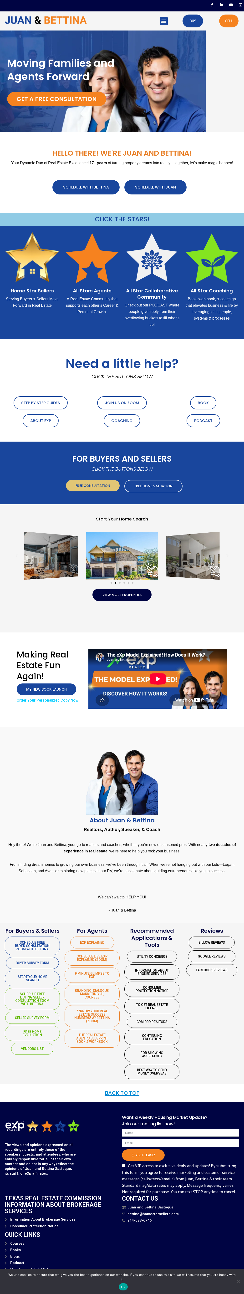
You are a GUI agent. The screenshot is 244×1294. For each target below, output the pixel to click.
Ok (123, 1287)
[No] (238, 1281)
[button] (164, 21)
